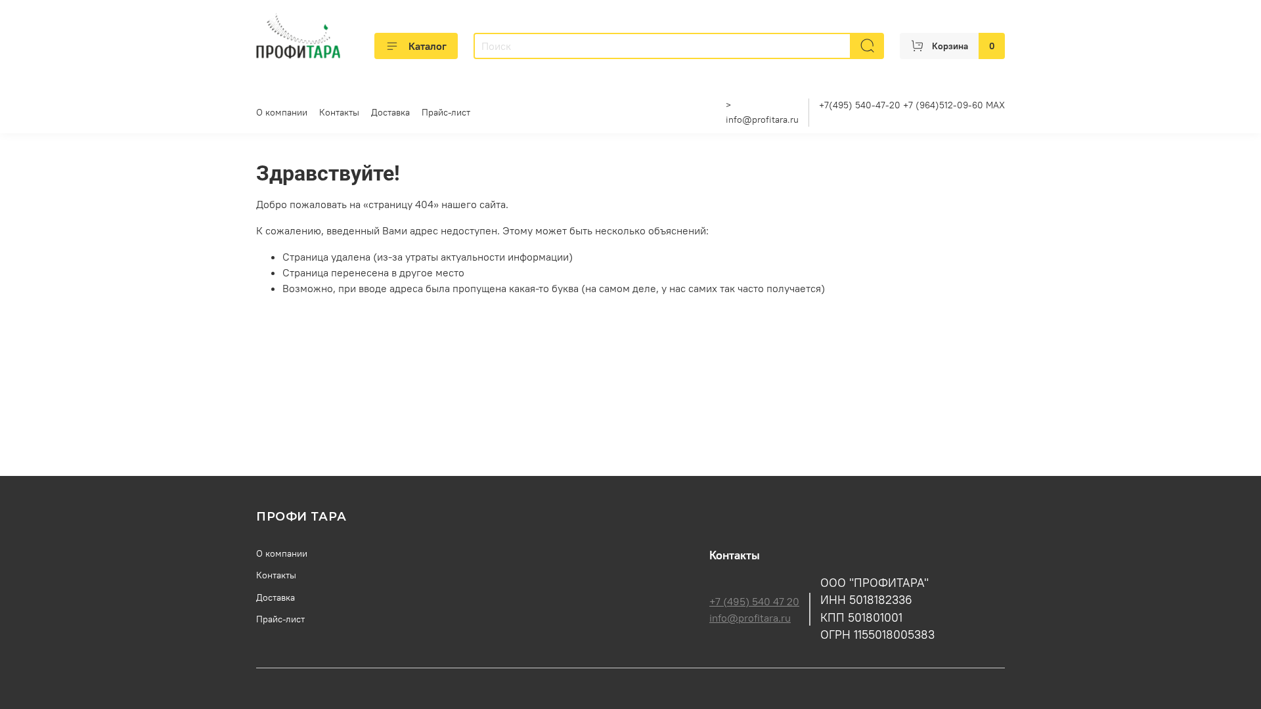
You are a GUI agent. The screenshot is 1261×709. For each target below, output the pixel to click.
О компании (281, 112)
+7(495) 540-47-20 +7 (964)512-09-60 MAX (912, 105)
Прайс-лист (446, 112)
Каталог (428, 46)
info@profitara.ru (762, 119)
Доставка (390, 112)
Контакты (339, 112)
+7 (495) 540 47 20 (754, 601)
